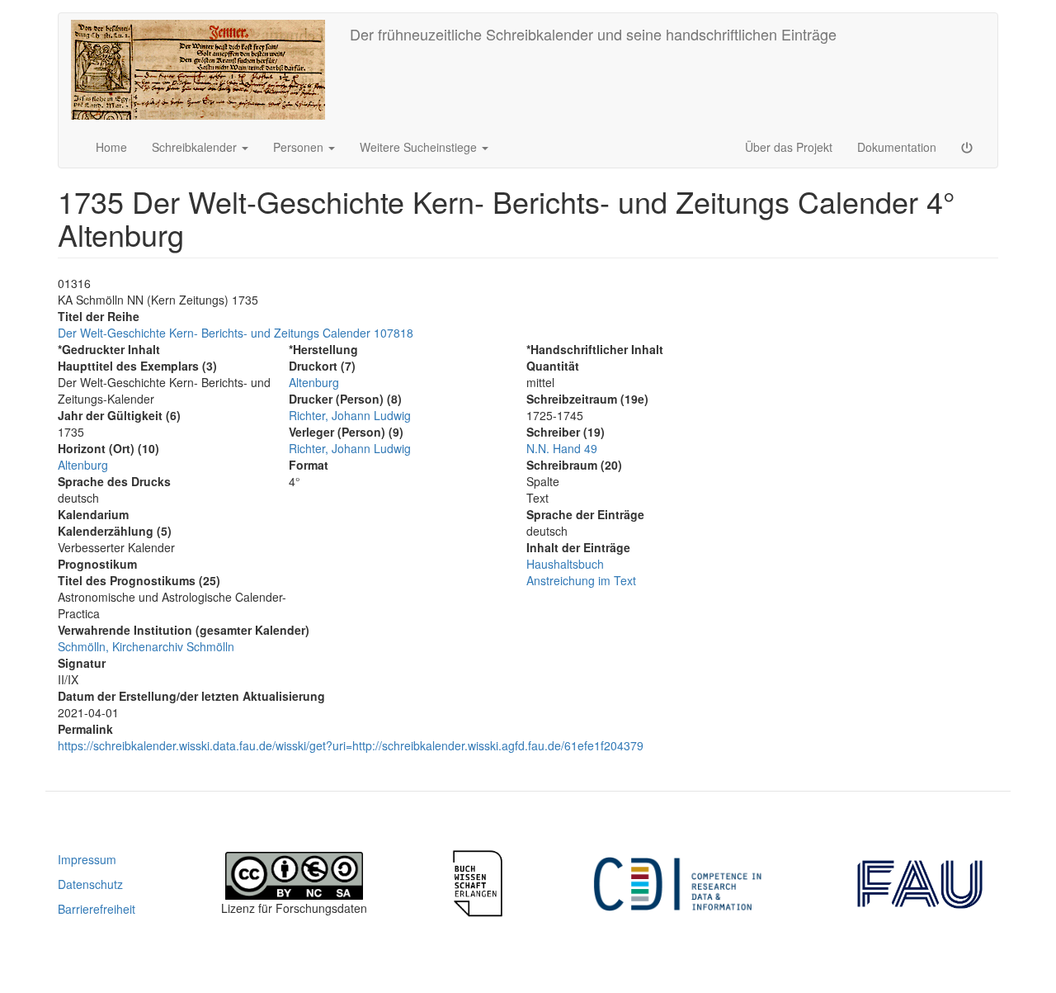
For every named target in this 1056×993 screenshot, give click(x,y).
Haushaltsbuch (565, 564)
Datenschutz (90, 884)
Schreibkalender (196, 147)
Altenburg (83, 464)
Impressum (87, 859)
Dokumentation (896, 147)
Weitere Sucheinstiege (420, 147)
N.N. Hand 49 (561, 448)
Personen (300, 147)
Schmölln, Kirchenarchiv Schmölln (146, 646)
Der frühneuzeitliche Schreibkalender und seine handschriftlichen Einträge (593, 34)
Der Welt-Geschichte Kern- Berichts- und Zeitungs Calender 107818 (235, 332)
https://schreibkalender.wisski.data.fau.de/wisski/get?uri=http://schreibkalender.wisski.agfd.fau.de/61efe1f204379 (351, 745)
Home (111, 147)
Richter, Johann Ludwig (350, 415)
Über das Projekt (788, 147)
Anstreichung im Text (581, 580)
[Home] (204, 70)
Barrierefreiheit (96, 909)
